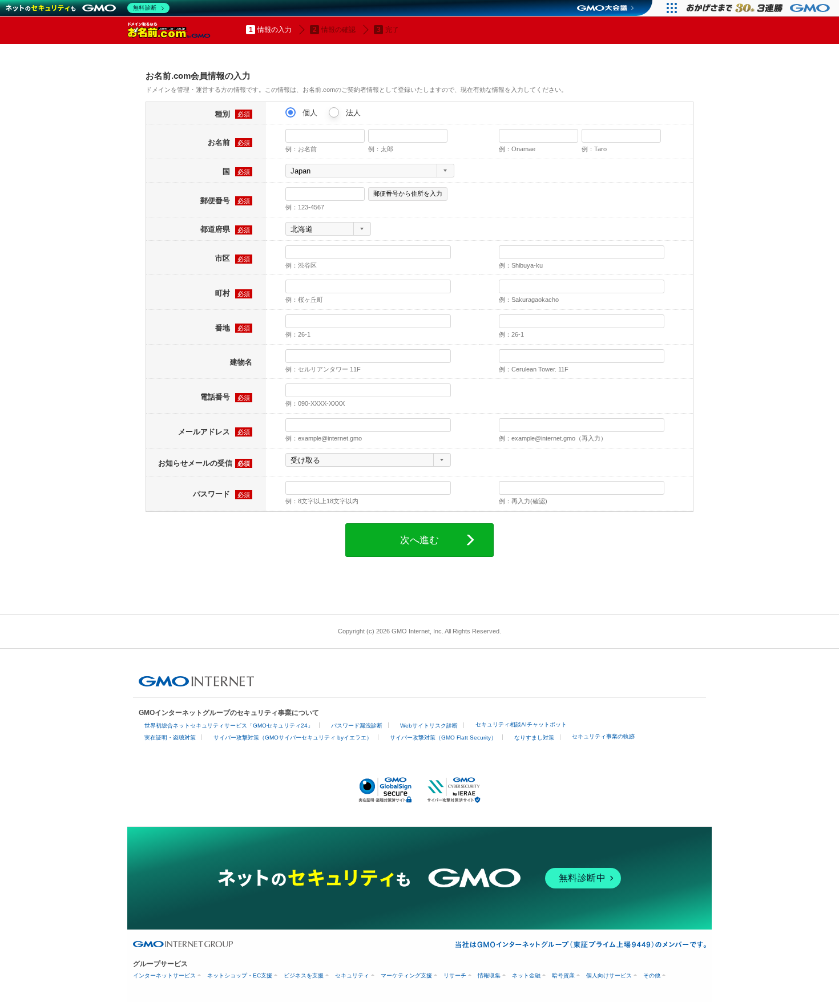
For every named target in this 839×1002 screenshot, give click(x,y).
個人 (308, 112)
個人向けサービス (609, 975)
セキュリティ (352, 975)
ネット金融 (526, 975)
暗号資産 (563, 975)
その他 (651, 975)
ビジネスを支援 (304, 975)
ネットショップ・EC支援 (239, 975)
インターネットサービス (164, 975)
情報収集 (489, 975)
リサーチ (454, 975)
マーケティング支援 (406, 975)
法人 (352, 112)
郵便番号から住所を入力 (407, 193)
